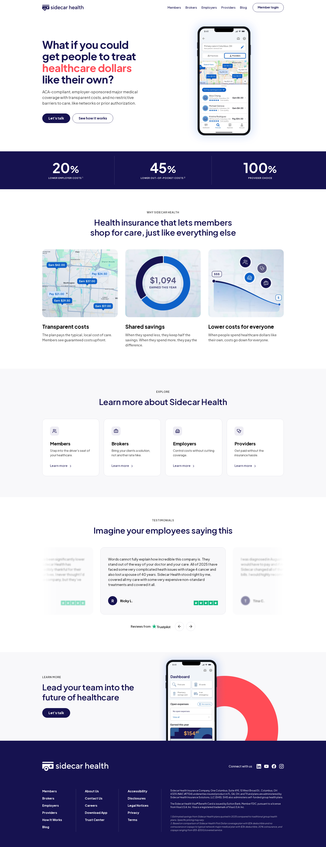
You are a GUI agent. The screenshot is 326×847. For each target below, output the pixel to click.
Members (49, 791)
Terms (132, 820)
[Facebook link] (274, 766)
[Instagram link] (281, 766)
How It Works (52, 820)
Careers (91, 805)
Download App (96, 813)
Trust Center (95, 820)
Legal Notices (138, 805)
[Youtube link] (266, 766)
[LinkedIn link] (259, 766)
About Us (92, 791)
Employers (50, 805)
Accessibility (137, 791)
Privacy (133, 813)
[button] (268, 7)
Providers (49, 813)
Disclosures (137, 798)
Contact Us (93, 798)
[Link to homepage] (63, 7)
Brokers (48, 798)
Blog (45, 827)
